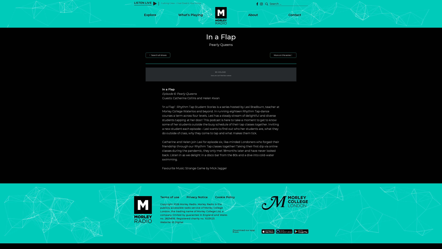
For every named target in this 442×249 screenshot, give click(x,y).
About (253, 15)
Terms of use (169, 197)
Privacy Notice (197, 197)
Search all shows (158, 55)
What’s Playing (190, 15)
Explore (150, 15)
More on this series (282, 55)
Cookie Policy (225, 197)
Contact (294, 15)
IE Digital (177, 222)
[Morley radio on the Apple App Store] (268, 231)
